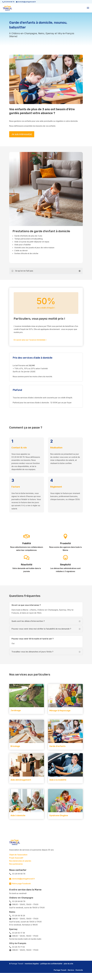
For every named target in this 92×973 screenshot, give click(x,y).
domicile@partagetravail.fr (22, 879)
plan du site (68, 964)
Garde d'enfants (57, 746)
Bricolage (15, 746)
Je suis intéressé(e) (21, 134)
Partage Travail (60, 970)
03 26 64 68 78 (9, 2)
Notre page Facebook (20, 883)
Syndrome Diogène (58, 815)
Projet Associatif (16, 858)
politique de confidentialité (51, 964)
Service (71, 970)
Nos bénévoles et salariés (20, 861)
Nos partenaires (16, 864)
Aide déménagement (21, 780)
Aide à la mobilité (57, 780)
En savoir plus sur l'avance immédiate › (30, 340)
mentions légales (32, 964)
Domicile (79, 970)
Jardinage (16, 710)
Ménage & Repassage (59, 710)
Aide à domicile (18, 815)
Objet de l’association (18, 855)
